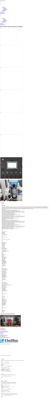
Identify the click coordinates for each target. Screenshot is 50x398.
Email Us (1, 332)
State (6, 390)
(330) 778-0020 (2, 333)
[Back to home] (2, 2)
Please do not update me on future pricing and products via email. (8, 374)
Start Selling (1, 23)
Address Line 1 (9, 366)
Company (2, 387)
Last (8, 362)
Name (2, 384)
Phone (2, 364)
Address (2, 365)
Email (2, 363)
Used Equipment (4, 10)
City (8, 367)
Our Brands (4, 7)
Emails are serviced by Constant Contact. (8, 395)
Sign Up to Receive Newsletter (3, 331)
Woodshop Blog (5, 9)
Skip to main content (2, 0)
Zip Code (9, 368)
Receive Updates (2, 13)
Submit (2, 377)
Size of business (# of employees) (5, 369)
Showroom (4, 8)
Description (3, 203)
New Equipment (4, 22)
